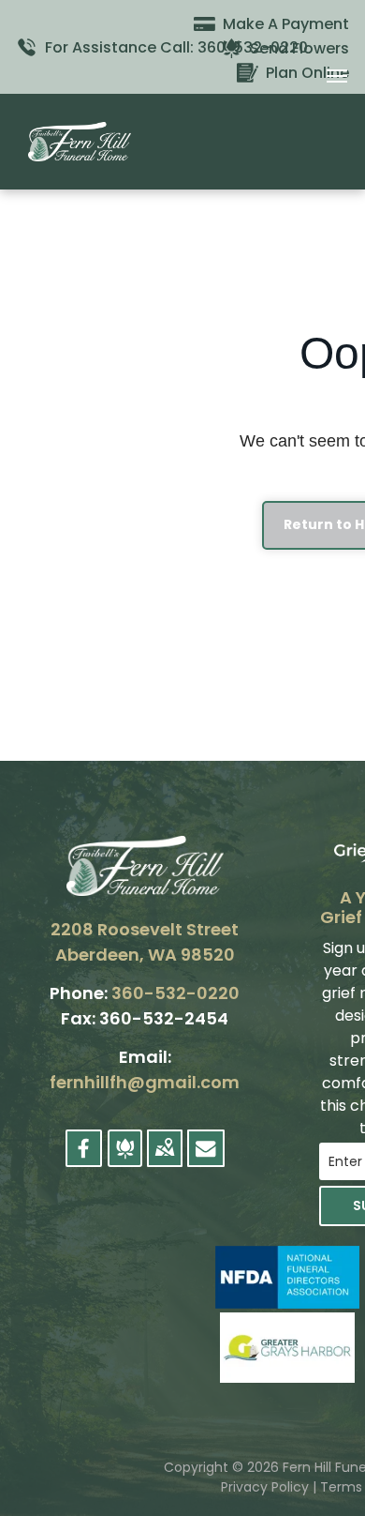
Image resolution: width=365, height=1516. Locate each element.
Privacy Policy (265, 1487)
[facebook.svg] (83, 1159)
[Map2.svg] (164, 1159)
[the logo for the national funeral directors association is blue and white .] (287, 1277)
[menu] (337, 76)
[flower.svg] (125, 1159)
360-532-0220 (175, 993)
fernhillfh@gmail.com (145, 1082)
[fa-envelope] (205, 1152)
